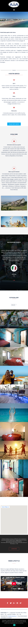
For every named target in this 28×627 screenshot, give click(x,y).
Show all (13, 304)
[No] (26, 623)
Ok (14, 625)
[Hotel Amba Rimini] (14, 4)
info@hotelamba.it (12, 616)
